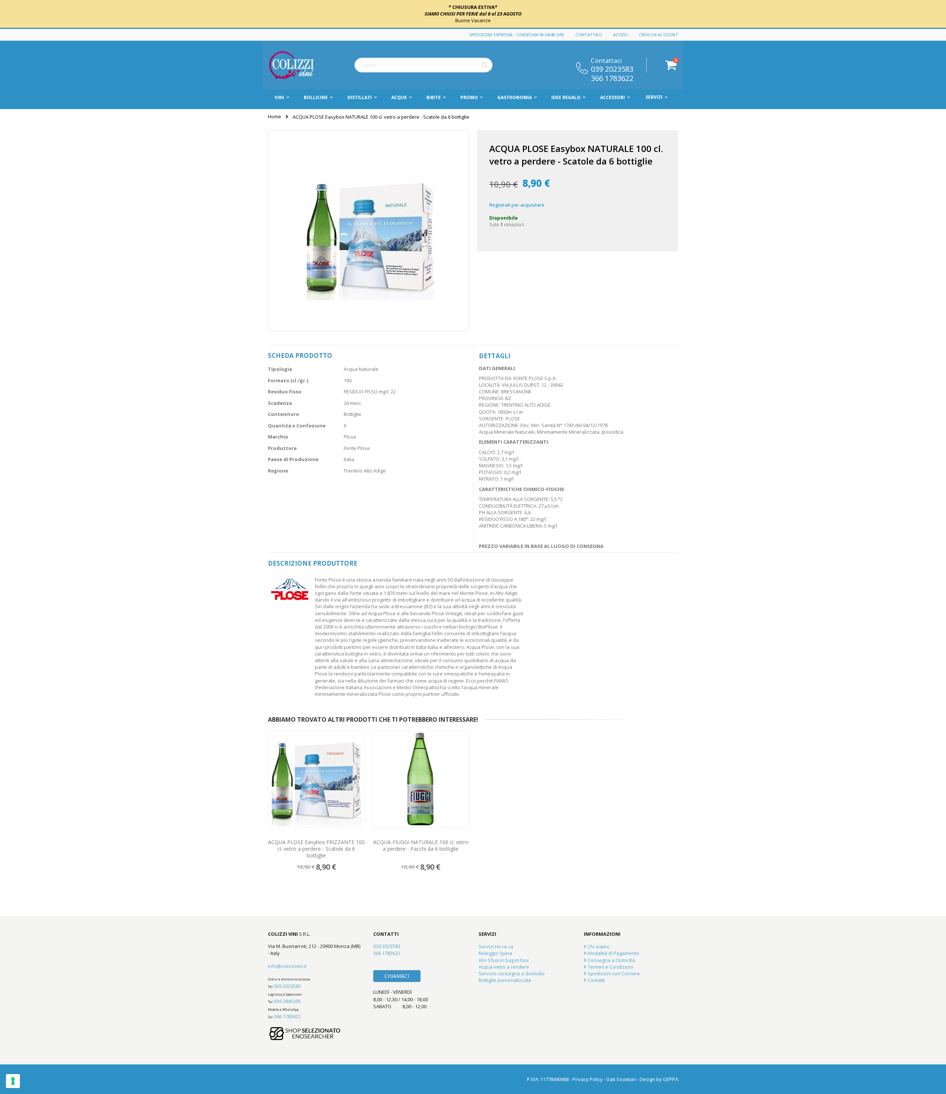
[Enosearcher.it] (305, 1043)
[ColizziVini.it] (299, 65)
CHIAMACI (396, 975)
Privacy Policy (587, 1079)
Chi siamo (597, 946)
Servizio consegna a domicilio (512, 973)
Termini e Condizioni (609, 966)
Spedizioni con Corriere (613, 973)
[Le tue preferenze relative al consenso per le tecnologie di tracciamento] (13, 1081)
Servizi (654, 97)
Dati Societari (621, 1079)
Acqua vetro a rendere (504, 966)
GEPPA (670, 1079)
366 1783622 (612, 77)
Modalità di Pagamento (612, 953)
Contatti (595, 980)
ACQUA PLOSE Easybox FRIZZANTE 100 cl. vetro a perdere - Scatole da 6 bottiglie (316, 849)
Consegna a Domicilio (611, 960)
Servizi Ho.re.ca (496, 946)
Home (274, 116)
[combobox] (423, 65)
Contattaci (588, 34)
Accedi (620, 34)
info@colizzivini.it (287, 966)
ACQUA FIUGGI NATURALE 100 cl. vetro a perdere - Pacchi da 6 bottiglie (421, 845)
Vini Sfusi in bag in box (504, 960)
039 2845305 (287, 1001)
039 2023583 (612, 68)
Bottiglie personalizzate (505, 980)
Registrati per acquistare (516, 204)
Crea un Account (658, 34)
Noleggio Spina (495, 953)
